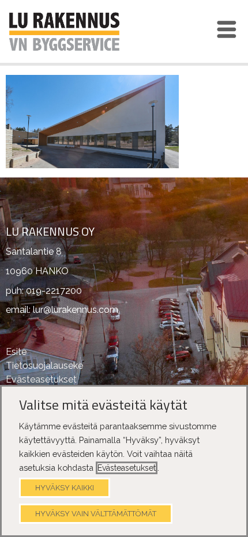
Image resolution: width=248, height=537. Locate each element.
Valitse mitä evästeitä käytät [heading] (103, 405)
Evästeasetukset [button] (126, 467)
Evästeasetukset (41, 379)
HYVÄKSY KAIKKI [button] (64, 487)
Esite (16, 351)
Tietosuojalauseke (44, 365)
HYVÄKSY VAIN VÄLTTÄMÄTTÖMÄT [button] (95, 513)
